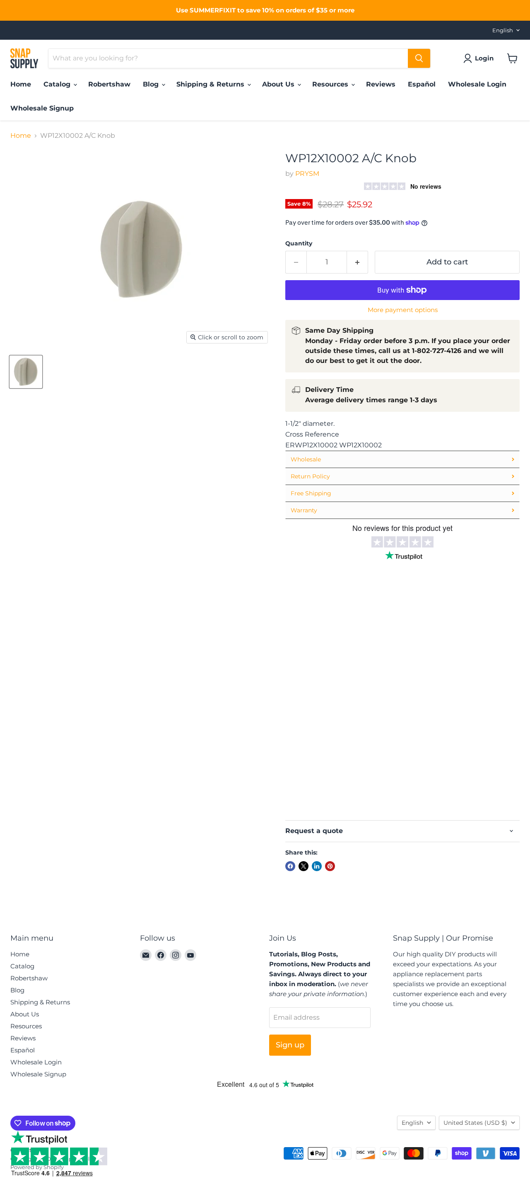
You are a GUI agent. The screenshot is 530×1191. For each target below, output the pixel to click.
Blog (152, 84)
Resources (331, 84)
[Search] (419, 58)
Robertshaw (109, 84)
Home (20, 84)
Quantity (298, 243)
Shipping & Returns (211, 84)
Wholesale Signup (42, 108)
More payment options (403, 309)
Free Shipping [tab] (311, 493)
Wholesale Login (477, 84)
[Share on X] (303, 866)
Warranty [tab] (304, 510)
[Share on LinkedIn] (317, 866)
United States (475, 1122)
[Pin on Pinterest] (330, 866)
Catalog (57, 84)
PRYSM (307, 174)
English (502, 30)
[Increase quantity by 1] (357, 262)
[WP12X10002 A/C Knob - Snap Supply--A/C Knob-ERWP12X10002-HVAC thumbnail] (26, 371)
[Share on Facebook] (290, 866)
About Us (279, 84)
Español (422, 84)
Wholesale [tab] (306, 459)
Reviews (380, 84)
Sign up (290, 1044)
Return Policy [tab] (310, 476)
